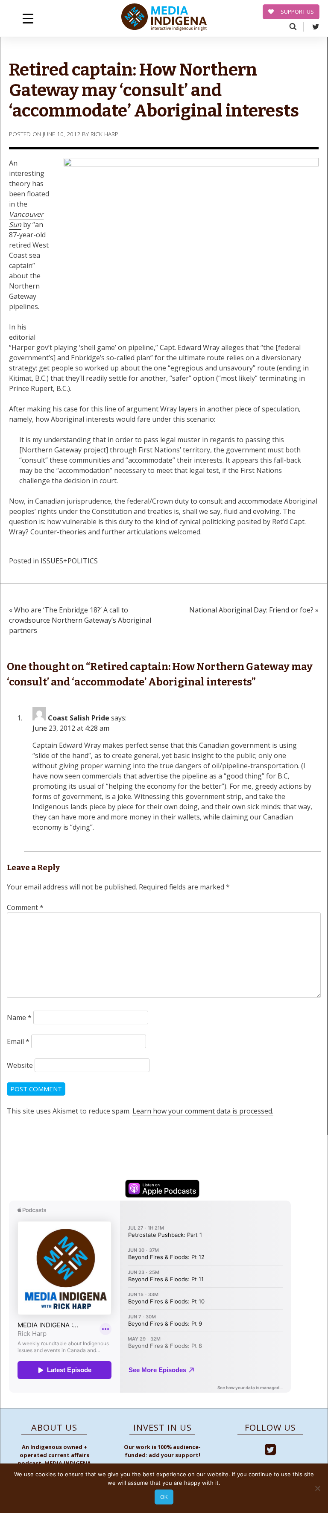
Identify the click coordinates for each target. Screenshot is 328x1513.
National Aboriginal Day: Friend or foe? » (254, 610)
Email (18, 1041)
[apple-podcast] (162, 1190)
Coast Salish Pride (78, 718)
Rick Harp (104, 134)
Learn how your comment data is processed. (202, 1111)
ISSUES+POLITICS (69, 561)
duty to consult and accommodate (228, 501)
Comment (25, 907)
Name (19, 1017)
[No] (317, 1488)
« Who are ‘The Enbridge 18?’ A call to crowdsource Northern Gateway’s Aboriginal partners (80, 620)
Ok (164, 1497)
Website (20, 1065)
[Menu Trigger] (28, 18)
